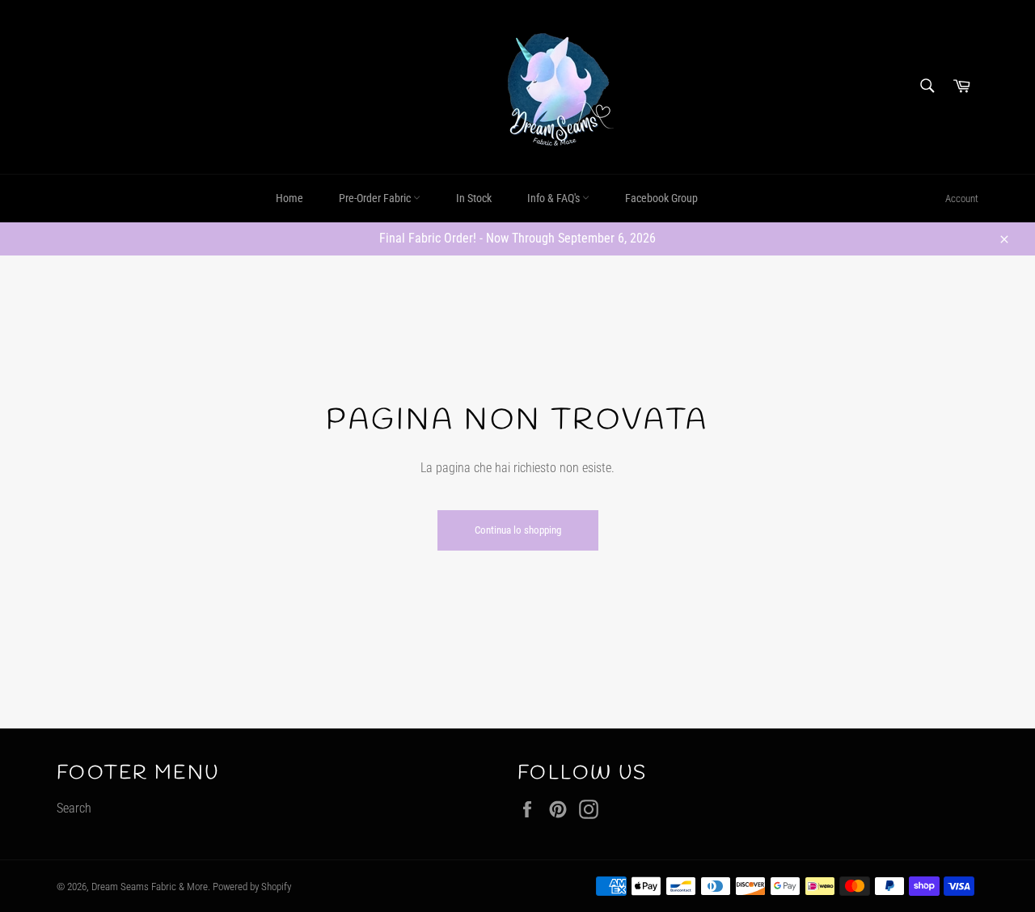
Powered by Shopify (252, 886)
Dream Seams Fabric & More (149, 886)
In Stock (474, 198)
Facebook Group (661, 198)
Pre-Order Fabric (376, 198)
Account (961, 198)
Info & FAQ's (554, 198)
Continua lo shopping (518, 530)
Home (289, 198)
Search (74, 808)
